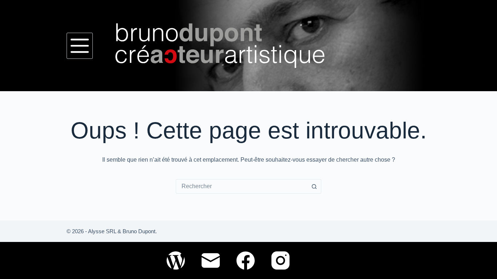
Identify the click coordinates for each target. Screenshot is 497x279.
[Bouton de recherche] (314, 186)
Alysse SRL (102, 231)
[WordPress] (176, 260)
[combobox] (241, 186)
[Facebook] (245, 260)
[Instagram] (280, 260)
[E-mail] (211, 260)
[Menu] (80, 46)
